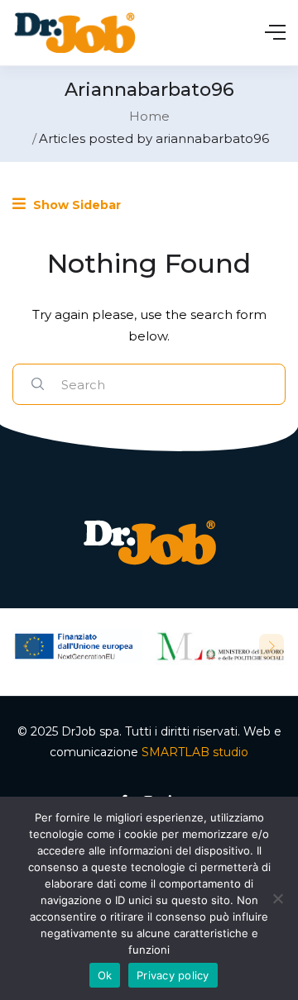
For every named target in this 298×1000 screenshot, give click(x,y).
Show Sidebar (75, 205)
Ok (105, 975)
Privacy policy (173, 975)
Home (149, 116)
